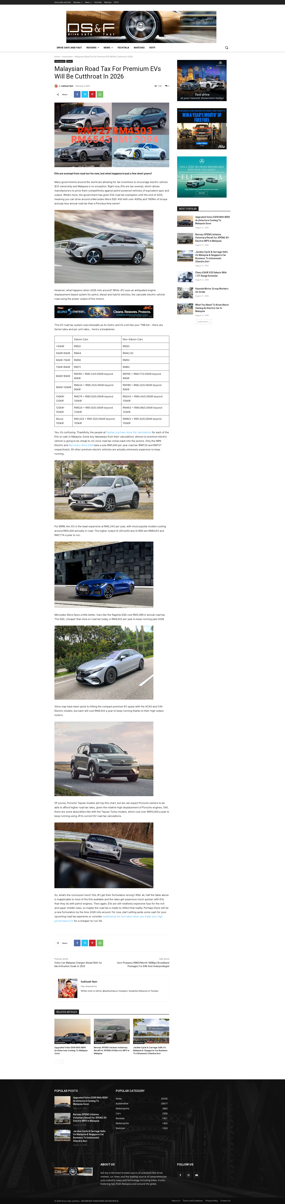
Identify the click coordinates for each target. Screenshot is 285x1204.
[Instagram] (188, 1175)
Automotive (67, 56)
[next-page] (62, 1061)
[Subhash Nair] (56, 86)
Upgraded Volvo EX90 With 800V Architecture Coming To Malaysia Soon (70, 1050)
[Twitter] (84, 94)
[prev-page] (56, 1061)
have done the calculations (128, 432)
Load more (203, 321)
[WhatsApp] (100, 94)
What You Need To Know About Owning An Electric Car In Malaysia (212, 308)
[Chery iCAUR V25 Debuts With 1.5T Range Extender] (185, 276)
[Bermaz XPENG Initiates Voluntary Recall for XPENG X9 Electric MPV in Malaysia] (112, 1031)
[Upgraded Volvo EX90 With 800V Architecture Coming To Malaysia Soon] (72, 1031)
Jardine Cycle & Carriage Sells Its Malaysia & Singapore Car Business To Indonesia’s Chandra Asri (150, 1050)
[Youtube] (196, 1175)
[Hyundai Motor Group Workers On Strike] (185, 292)
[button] (227, 48)
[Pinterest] (92, 94)
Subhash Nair (67, 86)
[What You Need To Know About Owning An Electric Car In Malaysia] (185, 309)
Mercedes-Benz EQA (81, 445)
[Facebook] (77, 94)
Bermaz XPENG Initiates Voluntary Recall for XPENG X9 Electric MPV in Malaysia (111, 1050)
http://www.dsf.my (89, 986)
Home (57, 56)
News (69, 61)
